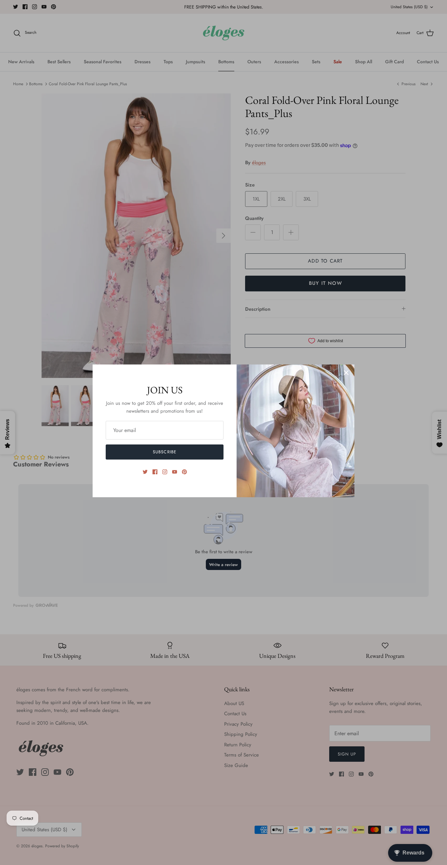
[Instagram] (164, 471)
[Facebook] (154, 471)
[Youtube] (174, 471)
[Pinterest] (184, 471)
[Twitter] (145, 471)
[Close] (346, 372)
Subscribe (164, 452)
